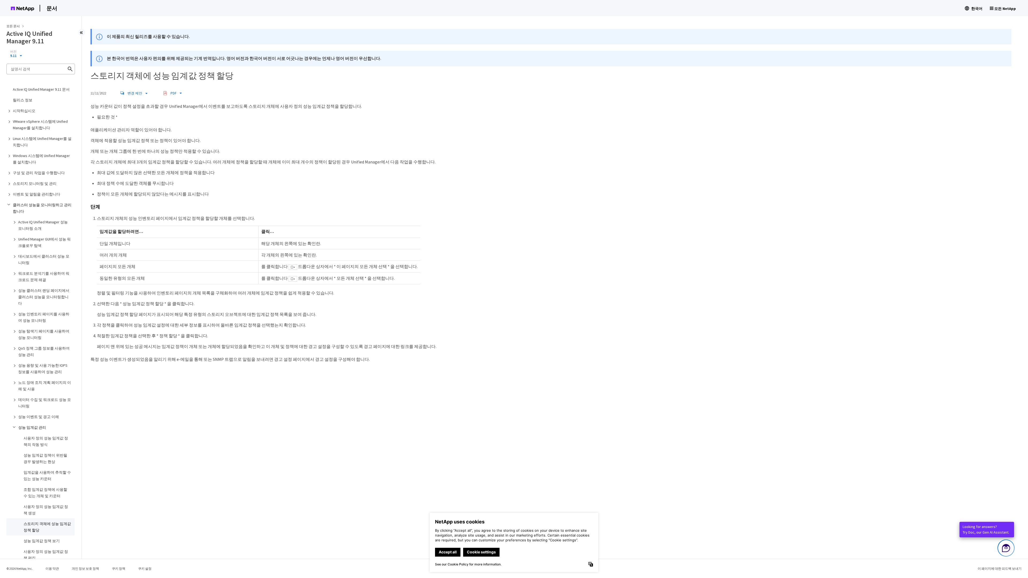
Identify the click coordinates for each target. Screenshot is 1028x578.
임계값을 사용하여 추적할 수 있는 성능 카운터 (47, 475)
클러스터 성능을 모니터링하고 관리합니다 (42, 208)
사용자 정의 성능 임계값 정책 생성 (46, 509)
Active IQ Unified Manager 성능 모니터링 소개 (43, 225)
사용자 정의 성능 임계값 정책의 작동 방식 (46, 441)
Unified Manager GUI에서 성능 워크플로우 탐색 (44, 242)
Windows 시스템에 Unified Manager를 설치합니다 (41, 158)
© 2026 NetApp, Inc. (19, 568)
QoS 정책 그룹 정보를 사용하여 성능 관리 (44, 351)
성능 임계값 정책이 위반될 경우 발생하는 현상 (45, 458)
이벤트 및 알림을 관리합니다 (36, 194)
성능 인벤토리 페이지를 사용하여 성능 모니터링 (43, 317)
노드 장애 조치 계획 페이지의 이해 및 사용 (44, 385)
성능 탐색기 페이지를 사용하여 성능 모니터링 (43, 334)
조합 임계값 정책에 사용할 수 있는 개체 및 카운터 (45, 492)
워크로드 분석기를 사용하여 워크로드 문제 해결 (43, 276)
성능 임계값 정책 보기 (42, 540)
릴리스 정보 (22, 100)
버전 (13, 51)
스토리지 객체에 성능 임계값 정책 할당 (47, 527)
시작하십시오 (24, 110)
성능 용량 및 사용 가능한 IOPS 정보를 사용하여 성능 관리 (42, 368)
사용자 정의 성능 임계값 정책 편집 (46, 554)
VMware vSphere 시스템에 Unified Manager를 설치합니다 (40, 124)
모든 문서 (13, 26)
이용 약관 (52, 568)
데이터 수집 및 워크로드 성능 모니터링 (44, 402)
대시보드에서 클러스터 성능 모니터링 (43, 259)
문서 (52, 8)
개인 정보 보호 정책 (85, 568)
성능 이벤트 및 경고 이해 (38, 416)
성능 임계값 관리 (32, 427)
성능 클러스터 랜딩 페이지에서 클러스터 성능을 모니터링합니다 (43, 297)
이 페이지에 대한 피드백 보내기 (1000, 568)
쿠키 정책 (118, 568)
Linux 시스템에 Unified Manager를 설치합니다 (42, 141)
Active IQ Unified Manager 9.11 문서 (41, 89)
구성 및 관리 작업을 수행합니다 (39, 172)
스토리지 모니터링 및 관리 (34, 183)
